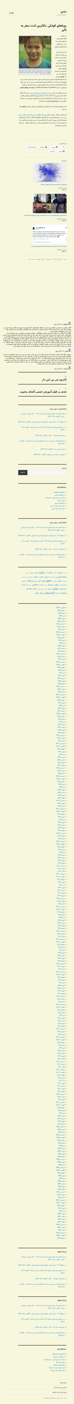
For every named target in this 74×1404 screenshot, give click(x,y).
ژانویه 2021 (61, 765)
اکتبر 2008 (61, 1165)
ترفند (51, 577)
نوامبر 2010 (61, 1097)
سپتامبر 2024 (60, 662)
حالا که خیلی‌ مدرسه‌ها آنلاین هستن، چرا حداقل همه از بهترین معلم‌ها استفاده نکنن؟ (45, 215)
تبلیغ (54, 577)
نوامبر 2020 (61, 771)
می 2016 (62, 917)
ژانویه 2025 (61, 651)
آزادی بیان (65, 573)
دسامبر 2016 (60, 898)
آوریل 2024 (61, 675)
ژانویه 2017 (61, 896)
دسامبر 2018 (60, 833)
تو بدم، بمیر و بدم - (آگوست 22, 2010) (53, 449)
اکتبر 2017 (61, 871)
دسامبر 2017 (60, 866)
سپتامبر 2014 (60, 972)
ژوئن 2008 (61, 1176)
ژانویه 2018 (61, 863)
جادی (64, 12)
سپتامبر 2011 (60, 1070)
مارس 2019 (61, 825)
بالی (65, 36)
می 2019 (62, 820)
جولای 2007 (61, 1205)
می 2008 (62, 1178)
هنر (46, 589)
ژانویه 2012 (61, 1059)
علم (30, 585)
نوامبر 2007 (61, 1195)
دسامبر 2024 (60, 654)
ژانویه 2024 (61, 684)
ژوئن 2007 (61, 1208)
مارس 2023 (61, 711)
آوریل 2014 (61, 985)
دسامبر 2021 (60, 735)
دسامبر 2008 (60, 1159)
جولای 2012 (61, 1042)
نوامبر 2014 (61, 966)
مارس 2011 (61, 1086)
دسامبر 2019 (60, 800)
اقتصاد (54, 573)
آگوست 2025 (60, 635)
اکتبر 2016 (61, 904)
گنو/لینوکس (49, 593)
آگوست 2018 (60, 844)
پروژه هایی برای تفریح (60, 1392)
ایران (41, 572)
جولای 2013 (61, 1010)
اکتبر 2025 (61, 629)
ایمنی (36, 572)
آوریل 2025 (61, 646)
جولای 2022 (61, 716)
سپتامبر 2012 (60, 1037)
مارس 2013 (61, 1021)
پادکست (63, 593)
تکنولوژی (46, 577)
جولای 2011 (61, 1075)
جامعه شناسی (30, 577)
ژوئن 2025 (61, 640)
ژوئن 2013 (61, 1012)
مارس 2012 (61, 1053)
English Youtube (59, 492)
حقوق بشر (38, 259)
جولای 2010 (61, 1108)
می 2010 (62, 1113)
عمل (30, 259)
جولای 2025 (61, 637)
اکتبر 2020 (61, 773)
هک (35, 588)
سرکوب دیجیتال (53, 584)
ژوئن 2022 (61, 719)
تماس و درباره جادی (60, 1387)
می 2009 (62, 1146)
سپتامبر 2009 (60, 1135)
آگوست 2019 (60, 811)
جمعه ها (24, 577)
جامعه (36, 577)
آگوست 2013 (60, 1007)
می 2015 (62, 950)
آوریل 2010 (61, 1116)
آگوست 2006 (60, 1235)
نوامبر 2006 (61, 1227)
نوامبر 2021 (61, 738)
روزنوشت (48, 259)
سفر (33, 259)
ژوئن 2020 (61, 784)
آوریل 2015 (61, 953)
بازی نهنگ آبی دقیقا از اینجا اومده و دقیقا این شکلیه (54, 185)
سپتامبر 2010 (60, 1102)
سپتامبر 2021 (60, 743)
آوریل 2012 (61, 1051)
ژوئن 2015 (61, 947)
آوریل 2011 (61, 1083)
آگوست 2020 (60, 779)
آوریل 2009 (61, 1148)
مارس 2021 (61, 760)
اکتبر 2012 (61, 1034)
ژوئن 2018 (61, 849)
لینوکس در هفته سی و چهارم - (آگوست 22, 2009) (49, 454)
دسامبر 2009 (60, 1127)
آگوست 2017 (60, 877)
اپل (45, 573)
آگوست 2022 (60, 714)
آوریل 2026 (61, 618)
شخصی (35, 584)
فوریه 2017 (61, 893)
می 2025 (62, 643)
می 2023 (62, 705)
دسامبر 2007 (60, 1192)
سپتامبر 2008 (60, 1167)
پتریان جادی (61, 500)
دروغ (35, 581)
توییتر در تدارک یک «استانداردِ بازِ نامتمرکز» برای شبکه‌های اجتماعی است (49, 246)
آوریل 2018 (61, 855)
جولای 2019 (61, 814)
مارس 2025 (61, 648)
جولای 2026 (61, 610)
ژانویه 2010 (61, 1124)
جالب (41, 576)
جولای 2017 (61, 879)
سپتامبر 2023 (60, 695)
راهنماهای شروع (60, 503)
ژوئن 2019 (61, 817)
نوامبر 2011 (61, 1064)
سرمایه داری (63, 585)
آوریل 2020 (61, 790)
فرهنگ (23, 585)
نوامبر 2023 (61, 689)
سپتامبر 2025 (60, 632)
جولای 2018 (61, 847)
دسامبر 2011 (60, 1061)
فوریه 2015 (61, 958)
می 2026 (62, 616)
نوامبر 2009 (61, 1129)
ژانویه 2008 (61, 1189)
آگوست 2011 (60, 1072)
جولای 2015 (61, 945)
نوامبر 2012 (61, 1032)
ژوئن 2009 (61, 1143)
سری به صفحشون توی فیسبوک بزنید (41, 93)
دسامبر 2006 (60, 1224)
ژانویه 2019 (61, 830)
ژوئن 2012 (61, 1045)
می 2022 (62, 722)
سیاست (41, 585)
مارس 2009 (61, 1151)
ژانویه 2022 (61, 733)
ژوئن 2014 (61, 980)
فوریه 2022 (61, 730)
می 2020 (62, 787)
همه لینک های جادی (58, 509)
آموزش (59, 572)
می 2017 (62, 885)
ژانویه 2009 (61, 1157)
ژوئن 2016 (61, 915)
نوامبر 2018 (61, 836)
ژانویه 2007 (61, 1222)
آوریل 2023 (61, 708)
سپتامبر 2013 (60, 1004)
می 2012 (62, 1048)
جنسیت (65, 581)
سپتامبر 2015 (60, 939)
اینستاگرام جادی (60, 495)
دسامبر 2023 (60, 686)
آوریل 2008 (61, 1181)
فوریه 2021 (61, 762)
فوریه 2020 (61, 795)
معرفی (55, 589)
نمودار (49, 589)
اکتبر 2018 (61, 839)
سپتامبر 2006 (60, 1233)
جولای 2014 (61, 977)
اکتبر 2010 (61, 1099)
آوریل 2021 (61, 757)
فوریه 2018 (61, 860)
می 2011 (62, 1080)
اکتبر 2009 (61, 1132)
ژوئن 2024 (61, 670)
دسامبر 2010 (60, 1094)
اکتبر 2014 (61, 969)
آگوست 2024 (60, 665)
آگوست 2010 (60, 1105)
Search (64, 468)
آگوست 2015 (60, 942)
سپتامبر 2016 (60, 906)
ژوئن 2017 (61, 882)
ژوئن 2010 (61, 1110)
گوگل (40, 593)
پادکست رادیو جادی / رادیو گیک (55, 498)
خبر (39, 581)
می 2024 (62, 673)
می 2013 (62, 1015)
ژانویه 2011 (61, 1091)
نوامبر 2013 (61, 999)
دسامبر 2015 (60, 931)
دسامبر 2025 (60, 624)
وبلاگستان (29, 589)
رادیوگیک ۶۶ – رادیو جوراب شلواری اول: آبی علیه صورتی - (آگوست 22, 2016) (41, 422)
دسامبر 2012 (60, 1029)
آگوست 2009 (60, 1137)
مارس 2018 (61, 858)
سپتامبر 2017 (60, 874)
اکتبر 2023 (61, 692)
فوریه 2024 (61, 681)
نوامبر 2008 (61, 1162)
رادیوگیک (30, 580)
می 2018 (62, 852)
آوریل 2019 (61, 822)
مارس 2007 (61, 1216)
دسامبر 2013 (60, 996)
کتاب (57, 593)
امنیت (49, 572)
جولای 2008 (61, 1173)
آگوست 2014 (60, 974)
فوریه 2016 (61, 926)
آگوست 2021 (60, 746)
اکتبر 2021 (61, 741)
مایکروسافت (63, 589)
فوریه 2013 (61, 1023)
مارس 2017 (61, 890)
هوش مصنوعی (40, 589)
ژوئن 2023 (61, 703)
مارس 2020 (61, 792)
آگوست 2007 (60, 1203)
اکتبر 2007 (61, 1197)
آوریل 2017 (61, 887)
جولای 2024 (61, 667)
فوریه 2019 (61, 828)
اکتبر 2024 (61, 659)
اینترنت (31, 573)
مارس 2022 (61, 727)
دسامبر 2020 (60, 768)
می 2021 (62, 754)
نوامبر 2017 (61, 868)
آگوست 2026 (60, 608)
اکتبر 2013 (61, 1002)
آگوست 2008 (60, 1170)
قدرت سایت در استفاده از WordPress (53, 1398)
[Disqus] (37, 292)
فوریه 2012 (61, 1056)
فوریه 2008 (61, 1186)
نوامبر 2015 (61, 934)
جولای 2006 (61, 1238)
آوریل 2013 (61, 1018)
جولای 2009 (61, 1140)
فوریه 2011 (61, 1089)
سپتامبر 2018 (60, 841)
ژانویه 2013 (61, 1026)
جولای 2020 (61, 781)
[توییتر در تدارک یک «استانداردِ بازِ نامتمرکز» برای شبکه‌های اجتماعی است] (41, 234)
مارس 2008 (61, 1184)
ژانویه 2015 (61, 961)
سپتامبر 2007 (60, 1200)
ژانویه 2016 (61, 928)
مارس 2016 (61, 923)
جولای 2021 (61, 749)
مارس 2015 (61, 955)
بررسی (26, 573)
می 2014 (62, 983)
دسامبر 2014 (60, 964)
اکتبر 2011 (61, 1067)
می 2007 (62, 1211)
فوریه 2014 (61, 991)
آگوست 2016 (60, 909)
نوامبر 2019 (61, 803)
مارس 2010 (61, 1118)
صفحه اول (63, 1382)
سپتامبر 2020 (60, 776)
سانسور (24, 581)
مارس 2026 (61, 621)
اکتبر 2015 (61, 936)
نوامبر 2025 (61, 627)
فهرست (11, 13)
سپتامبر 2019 (60, 809)
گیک (36, 593)
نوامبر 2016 (61, 901)
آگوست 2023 (60, 697)
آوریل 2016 (61, 920)
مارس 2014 (61, 988)
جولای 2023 (61, 700)
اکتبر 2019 (61, 806)
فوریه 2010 (61, 1121)
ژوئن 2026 (61, 613)
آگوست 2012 (60, 1040)
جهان (43, 259)
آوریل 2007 (61, 1214)
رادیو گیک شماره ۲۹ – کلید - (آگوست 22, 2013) (50, 435)
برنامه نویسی (61, 577)
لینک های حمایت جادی (57, 506)
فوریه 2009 (61, 1154)
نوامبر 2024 (61, 656)
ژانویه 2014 (61, 993)
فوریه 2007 (61, 1219)
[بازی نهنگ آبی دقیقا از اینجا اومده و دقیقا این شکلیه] (41, 172)
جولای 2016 (61, 912)
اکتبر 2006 (61, 1230)
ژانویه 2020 (61, 798)
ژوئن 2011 (61, 1078)
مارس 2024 (61, 678)
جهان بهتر (55, 581)
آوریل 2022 (61, 724)
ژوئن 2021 (61, 752)
